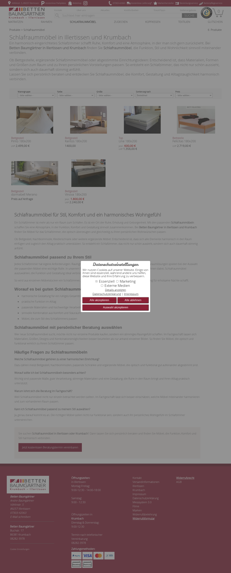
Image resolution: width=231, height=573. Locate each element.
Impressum (131, 294)
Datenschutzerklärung (107, 294)
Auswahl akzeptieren (115, 307)
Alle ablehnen (133, 300)
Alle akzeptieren (99, 300)
